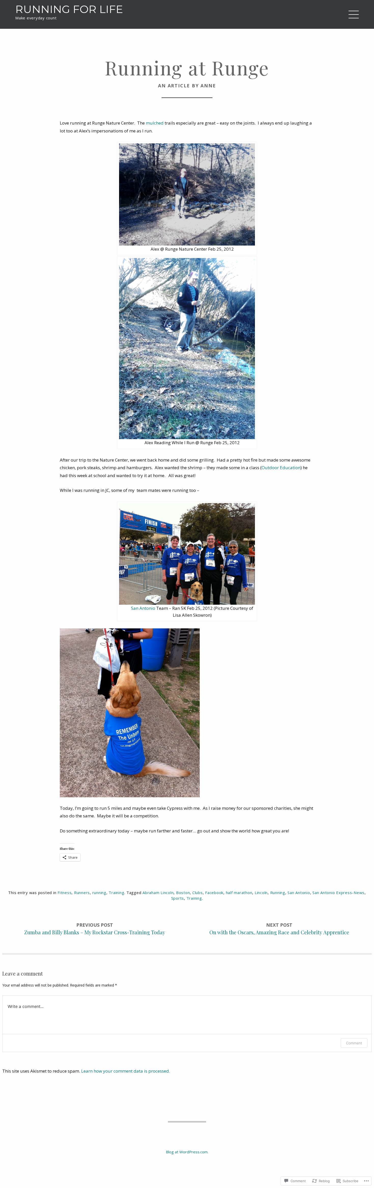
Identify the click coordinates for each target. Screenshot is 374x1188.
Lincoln (261, 892)
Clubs (197, 892)
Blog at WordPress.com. (187, 1151)
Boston (183, 892)
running (99, 892)
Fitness (64, 892)
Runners (82, 892)
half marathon (239, 892)
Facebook (214, 892)
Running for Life (69, 9)
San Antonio (143, 608)
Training (116, 892)
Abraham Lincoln (158, 892)
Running (277, 892)
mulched (155, 123)
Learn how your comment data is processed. (125, 1071)
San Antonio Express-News (338, 892)
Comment (354, 1043)
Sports (177, 898)
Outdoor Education (281, 467)
